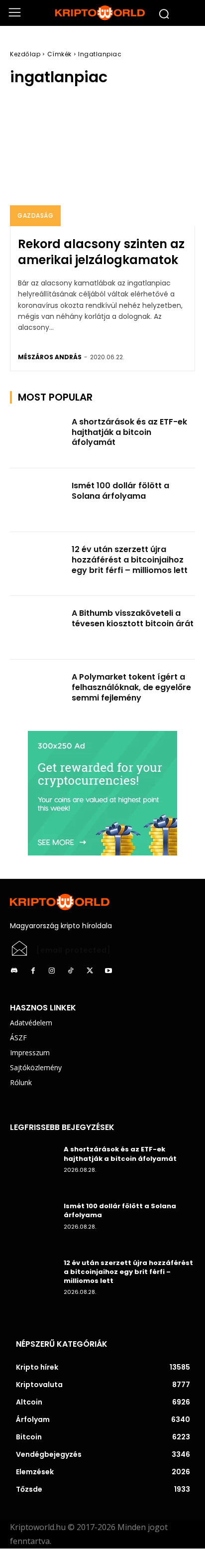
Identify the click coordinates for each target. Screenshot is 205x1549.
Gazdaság (35, 215)
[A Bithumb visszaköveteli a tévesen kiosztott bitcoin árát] (38, 627)
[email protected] (73, 950)
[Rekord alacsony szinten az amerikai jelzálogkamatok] (102, 161)
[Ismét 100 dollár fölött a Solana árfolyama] (38, 500)
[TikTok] (71, 971)
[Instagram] (52, 971)
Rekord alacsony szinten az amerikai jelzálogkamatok (101, 252)
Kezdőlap (25, 54)
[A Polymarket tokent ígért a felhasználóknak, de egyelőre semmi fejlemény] (38, 691)
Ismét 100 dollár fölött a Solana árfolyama (120, 491)
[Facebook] (33, 971)
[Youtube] (108, 971)
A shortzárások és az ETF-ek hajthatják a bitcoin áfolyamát (129, 432)
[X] (90, 971)
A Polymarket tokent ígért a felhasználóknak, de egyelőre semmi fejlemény (131, 687)
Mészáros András (50, 357)
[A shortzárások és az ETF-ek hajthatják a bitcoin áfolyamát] (38, 436)
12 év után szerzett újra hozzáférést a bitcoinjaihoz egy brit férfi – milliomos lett (130, 560)
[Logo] (102, 12)
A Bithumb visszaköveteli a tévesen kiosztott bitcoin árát (133, 618)
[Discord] (14, 971)
